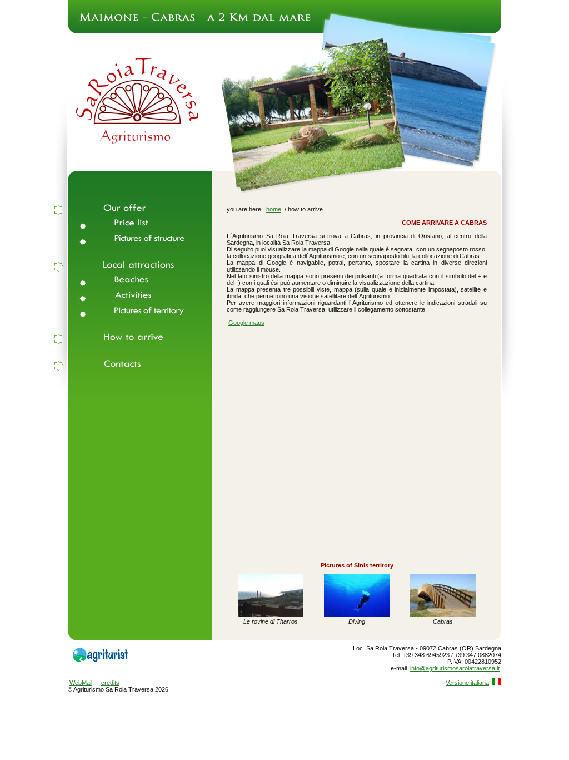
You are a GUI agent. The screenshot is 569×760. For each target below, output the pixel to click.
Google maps (246, 322)
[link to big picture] (270, 614)
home (273, 209)
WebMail (80, 682)
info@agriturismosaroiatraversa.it (455, 668)
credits (110, 682)
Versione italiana (467, 682)
